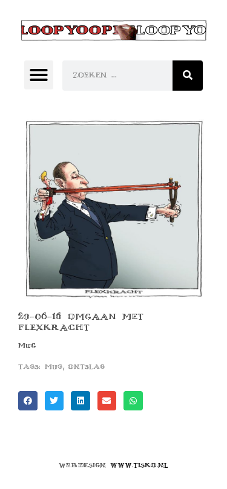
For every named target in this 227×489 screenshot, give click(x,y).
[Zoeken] (188, 75)
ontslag (86, 366)
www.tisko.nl (139, 465)
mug (53, 366)
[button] (38, 74)
